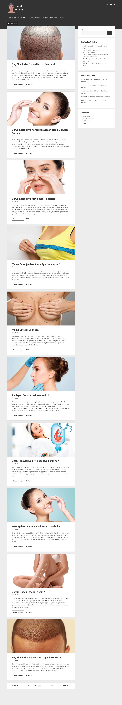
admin (16, 67)
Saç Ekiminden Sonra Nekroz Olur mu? (41, 43)
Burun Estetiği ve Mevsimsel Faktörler (41, 177)
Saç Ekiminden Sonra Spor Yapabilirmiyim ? (41, 636)
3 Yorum (29, 415)
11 (44, 686)
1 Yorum (29, 153)
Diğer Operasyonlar (34, 17)
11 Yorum (30, 675)
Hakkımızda (53, 17)
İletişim (62, 17)
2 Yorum (29, 219)
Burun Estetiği (22, 17)
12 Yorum (30, 84)
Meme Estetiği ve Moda (41, 308)
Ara (82, 29)
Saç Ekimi (45, 17)
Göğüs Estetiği (12, 17)
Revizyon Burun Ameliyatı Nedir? (41, 374)
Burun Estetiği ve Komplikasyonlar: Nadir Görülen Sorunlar (41, 109)
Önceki (15, 686)
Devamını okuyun (18, 85)
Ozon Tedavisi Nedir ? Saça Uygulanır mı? (41, 440)
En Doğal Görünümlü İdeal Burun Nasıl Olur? (41, 505)
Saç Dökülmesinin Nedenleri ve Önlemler (99, 96)
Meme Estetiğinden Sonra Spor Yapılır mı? (41, 243)
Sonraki (65, 686)
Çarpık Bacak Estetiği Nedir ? (41, 571)
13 (52, 686)
